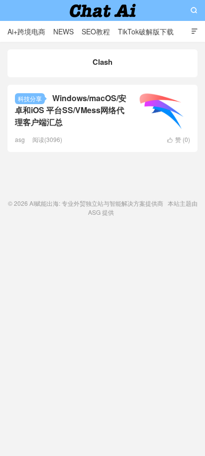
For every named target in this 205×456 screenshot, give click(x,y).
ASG (94, 212)
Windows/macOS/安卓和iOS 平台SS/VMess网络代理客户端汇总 (70, 110)
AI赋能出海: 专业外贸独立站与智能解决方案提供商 (103, 10)
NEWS (63, 31)
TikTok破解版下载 (146, 31)
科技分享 (30, 98)
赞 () (178, 139)
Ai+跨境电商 (26, 31)
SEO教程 (96, 31)
